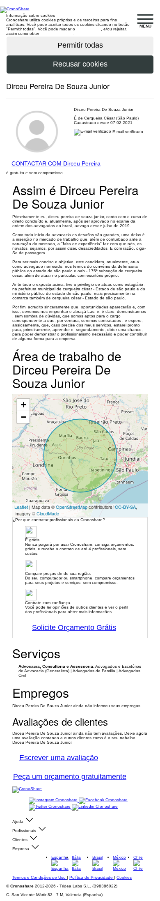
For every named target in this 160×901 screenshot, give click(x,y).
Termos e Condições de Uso (39, 877)
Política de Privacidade (91, 877)
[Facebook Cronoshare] (103, 800)
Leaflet (21, 506)
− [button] (23, 417)
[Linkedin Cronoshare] (95, 807)
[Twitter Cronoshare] (50, 807)
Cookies (124, 877)
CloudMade (48, 513)
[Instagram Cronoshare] (54, 800)
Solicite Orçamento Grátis (74, 627)
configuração (88, 29)
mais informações (57, 33)
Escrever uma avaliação (58, 758)
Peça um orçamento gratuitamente (69, 776)
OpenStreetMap (71, 506)
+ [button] (23, 405)
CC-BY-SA (125, 506)
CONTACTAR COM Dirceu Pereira (56, 163)
